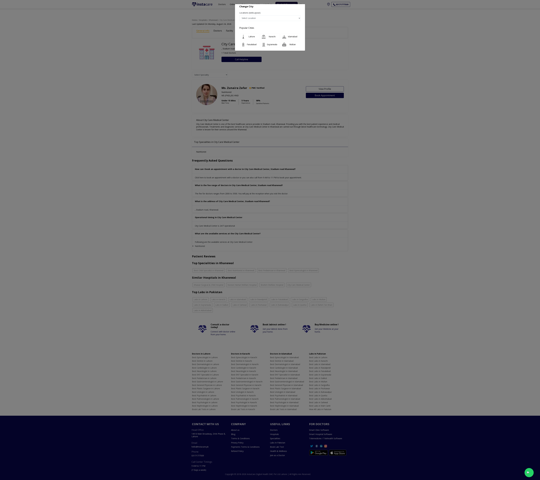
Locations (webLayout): (250, 12)
